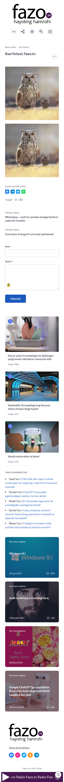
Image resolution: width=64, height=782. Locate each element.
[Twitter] (24, 755)
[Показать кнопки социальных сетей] (23, 31)
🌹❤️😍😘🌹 (18, 642)
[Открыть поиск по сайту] (41, 31)
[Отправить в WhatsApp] (23, 192)
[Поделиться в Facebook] (7, 192)
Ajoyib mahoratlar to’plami (23, 456)
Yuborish (15, 298)
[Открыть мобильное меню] (50, 31)
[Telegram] (36, 755)
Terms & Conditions (19, 747)
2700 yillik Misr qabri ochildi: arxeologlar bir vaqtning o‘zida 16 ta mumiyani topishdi (31, 482)
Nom (7, 246)
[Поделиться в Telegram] (13, 192)
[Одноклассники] (30, 755)
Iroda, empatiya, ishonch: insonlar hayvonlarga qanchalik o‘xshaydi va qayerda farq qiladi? (29, 514)
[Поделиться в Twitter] (18, 192)
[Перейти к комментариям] (58, 774)
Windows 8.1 (17, 553)
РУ (14, 31)
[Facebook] (11, 755)
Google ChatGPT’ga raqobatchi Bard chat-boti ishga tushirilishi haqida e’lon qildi (29, 690)
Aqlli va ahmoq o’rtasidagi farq (29, 598)
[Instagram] (17, 755)
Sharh (9, 261)
